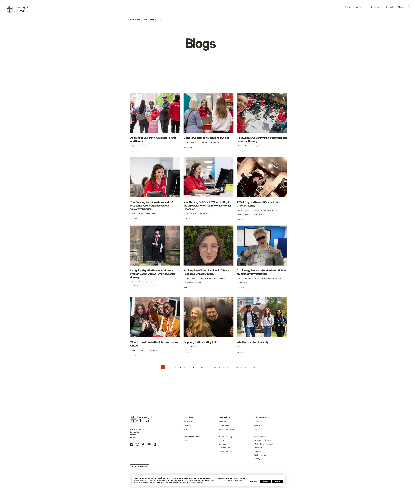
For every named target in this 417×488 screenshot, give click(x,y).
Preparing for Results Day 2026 (201, 342)
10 (202, 367)
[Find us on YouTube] (149, 444)
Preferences (253, 481)
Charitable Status (260, 437)
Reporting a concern (226, 451)
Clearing (193, 142)
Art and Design (143, 282)
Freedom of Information (262, 440)
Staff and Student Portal (192, 437)
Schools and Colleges (226, 437)
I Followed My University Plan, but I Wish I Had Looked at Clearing (262, 139)
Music (239, 214)
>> (254, 367)
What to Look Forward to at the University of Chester (154, 344)
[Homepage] (17, 9)
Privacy (257, 429)
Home (132, 19)
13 (215, 367)
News (145, 19)
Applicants (222, 422)
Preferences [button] (199, 482)
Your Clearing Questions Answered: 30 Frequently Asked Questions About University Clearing (151, 205)
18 (237, 367)
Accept (277, 481)
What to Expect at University (252, 342)
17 (232, 367)
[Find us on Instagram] (137, 444)
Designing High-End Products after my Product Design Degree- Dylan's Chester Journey (152, 274)
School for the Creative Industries (254, 214)
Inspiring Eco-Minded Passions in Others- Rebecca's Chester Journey (206, 272)
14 (219, 367)
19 (241, 367)
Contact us (187, 425)
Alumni (240, 210)
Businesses (222, 444)
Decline (265, 481)
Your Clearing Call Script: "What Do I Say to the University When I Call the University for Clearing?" (207, 205)
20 (245, 367)
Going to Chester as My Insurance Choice (206, 137)
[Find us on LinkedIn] (155, 444)
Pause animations (140, 466)
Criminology (248, 278)
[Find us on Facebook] (131, 444)
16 (228, 367)
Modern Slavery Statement (263, 444)
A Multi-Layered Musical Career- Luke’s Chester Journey (258, 204)
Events (186, 433)
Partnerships (258, 451)
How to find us (189, 422)
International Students (226, 429)
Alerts (185, 440)
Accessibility (258, 422)
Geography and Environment (193, 282)
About (138, 19)
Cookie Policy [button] (156, 482)
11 (206, 367)
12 (211, 367)
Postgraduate (203, 142)
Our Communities (225, 448)
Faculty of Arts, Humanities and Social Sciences (265, 210)
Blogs (161, 19)
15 (224, 367)
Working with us (260, 455)
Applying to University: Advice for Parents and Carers (153, 139)
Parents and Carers (225, 433)
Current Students (225, 425)
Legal (256, 433)
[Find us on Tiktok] (143, 444)
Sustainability (259, 448)
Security (257, 459)
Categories (153, 19)
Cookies (257, 425)
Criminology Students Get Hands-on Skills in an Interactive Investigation (261, 272)
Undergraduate (142, 146)
